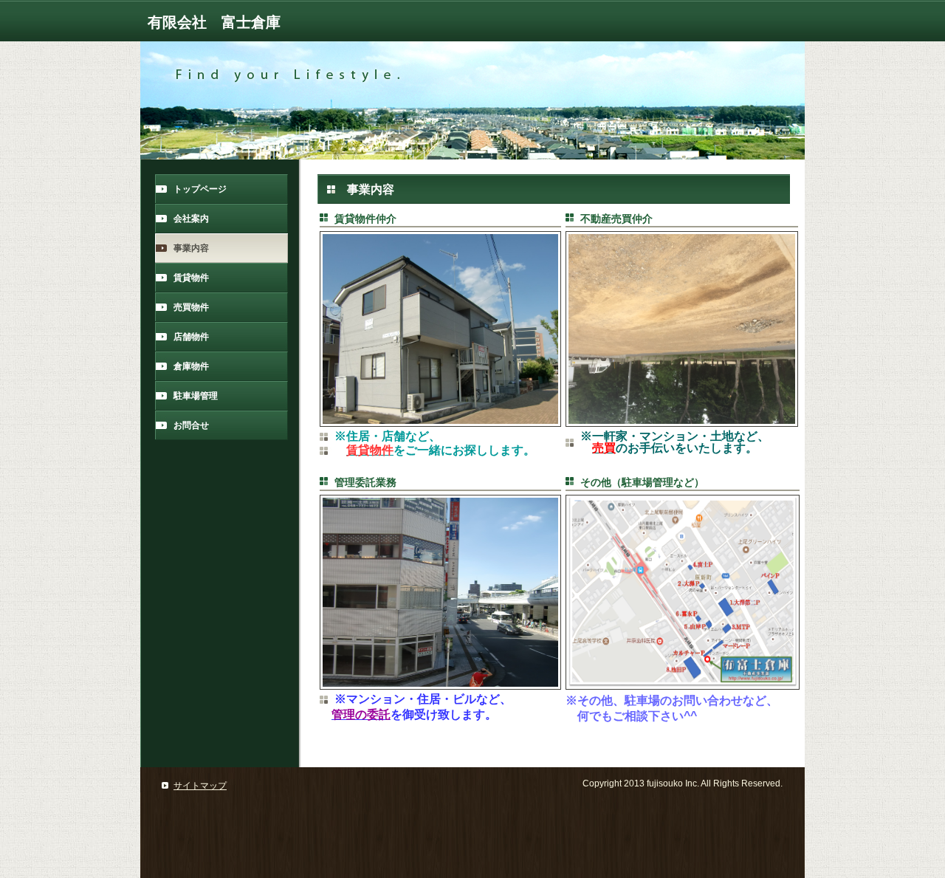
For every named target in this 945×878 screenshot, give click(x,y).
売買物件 (191, 307)
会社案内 (191, 218)
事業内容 (191, 248)
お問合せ (191, 425)
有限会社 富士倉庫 (214, 22)
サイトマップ (200, 786)
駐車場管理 (195, 396)
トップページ (200, 189)
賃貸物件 (191, 277)
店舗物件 (191, 337)
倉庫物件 (191, 366)
